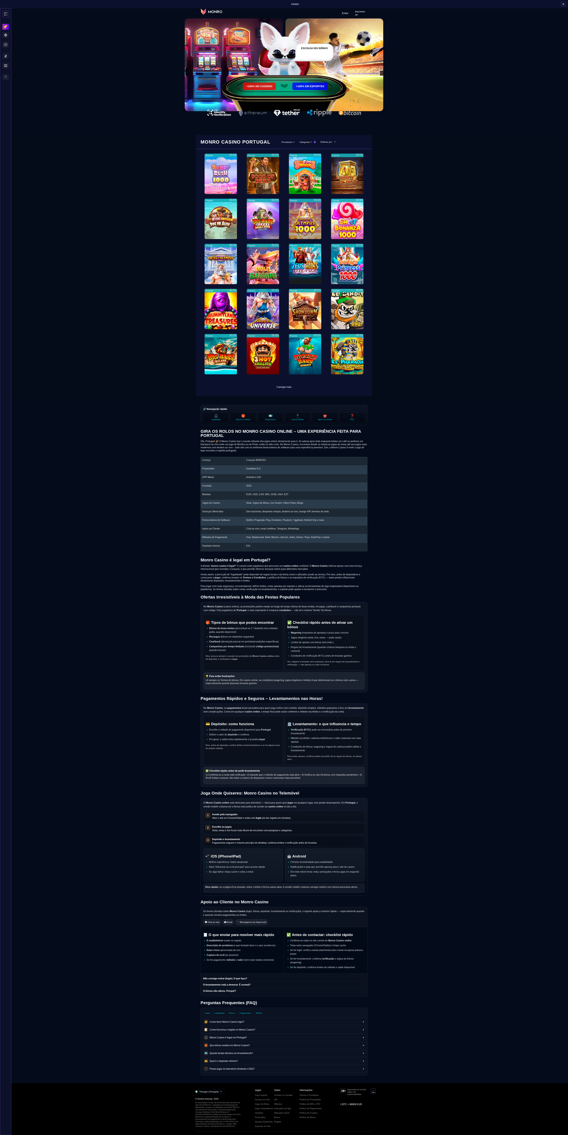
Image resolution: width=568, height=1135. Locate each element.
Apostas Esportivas (264, 1122)
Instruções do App (282, 1108)
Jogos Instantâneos (264, 1108)
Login (207, 1013)
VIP (275, 1099)
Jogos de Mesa (262, 1104)
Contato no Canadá (283, 1095)
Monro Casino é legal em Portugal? (284, 1037)
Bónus (232, 1013)
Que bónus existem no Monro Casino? (284, 1045)
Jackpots (259, 1113)
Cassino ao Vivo (262, 1099)
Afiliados (278, 1104)
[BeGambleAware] (350, 1098)
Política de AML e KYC (310, 1104)
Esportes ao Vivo (263, 1126)
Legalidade (219, 1013)
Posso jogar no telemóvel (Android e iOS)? (284, 1069)
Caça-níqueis (261, 1095)
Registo (277, 1122)
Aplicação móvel (281, 1113)
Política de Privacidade (310, 1099)
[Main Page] (211, 11)
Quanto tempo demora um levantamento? (284, 1053)
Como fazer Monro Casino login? (284, 1022)
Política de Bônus (308, 1117)
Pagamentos (245, 1013)
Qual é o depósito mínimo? (284, 1061)
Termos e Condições (309, 1095)
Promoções (260, 1117)
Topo (373, 1092)
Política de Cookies (308, 1113)
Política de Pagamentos (311, 1108)
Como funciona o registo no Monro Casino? (284, 1029)
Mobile (259, 1013)
